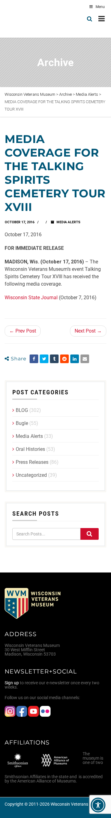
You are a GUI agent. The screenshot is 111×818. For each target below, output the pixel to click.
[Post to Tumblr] (54, 358)
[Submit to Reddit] (64, 358)
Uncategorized (31, 475)
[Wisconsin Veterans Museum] (31, 18)
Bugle (22, 423)
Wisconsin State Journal (32, 297)
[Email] (84, 358)
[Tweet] (44, 358)
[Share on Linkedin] (74, 358)
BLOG (22, 410)
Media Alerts (68, 222)
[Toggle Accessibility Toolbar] (98, 805)
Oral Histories (30, 449)
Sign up (12, 682)
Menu (100, 7)
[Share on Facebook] (34, 358)
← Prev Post (22, 331)
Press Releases (32, 462)
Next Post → (88, 331)
